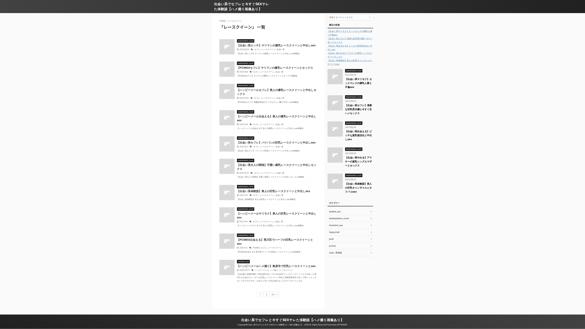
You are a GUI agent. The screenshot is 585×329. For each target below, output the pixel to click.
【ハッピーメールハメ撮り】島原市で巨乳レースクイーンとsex (276, 266)
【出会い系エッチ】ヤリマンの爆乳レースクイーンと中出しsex (276, 45)
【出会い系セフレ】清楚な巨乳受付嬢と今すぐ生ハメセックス (358, 109)
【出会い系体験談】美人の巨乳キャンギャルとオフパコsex (358, 187)
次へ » (274, 294)
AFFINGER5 (342, 325)
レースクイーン (268, 49)
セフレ (257, 49)
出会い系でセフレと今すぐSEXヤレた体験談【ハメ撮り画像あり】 (292, 320)
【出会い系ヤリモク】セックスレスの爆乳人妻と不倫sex (358, 83)
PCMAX (256, 248)
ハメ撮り (274, 270)
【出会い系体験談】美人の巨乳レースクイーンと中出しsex (273, 191)
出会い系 (281, 49)
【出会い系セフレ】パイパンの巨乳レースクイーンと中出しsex (276, 142)
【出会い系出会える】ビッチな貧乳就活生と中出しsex (358, 135)
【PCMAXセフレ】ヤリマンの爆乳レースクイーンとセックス (275, 67)
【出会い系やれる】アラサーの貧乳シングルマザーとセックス (358, 161)
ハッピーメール (262, 270)
